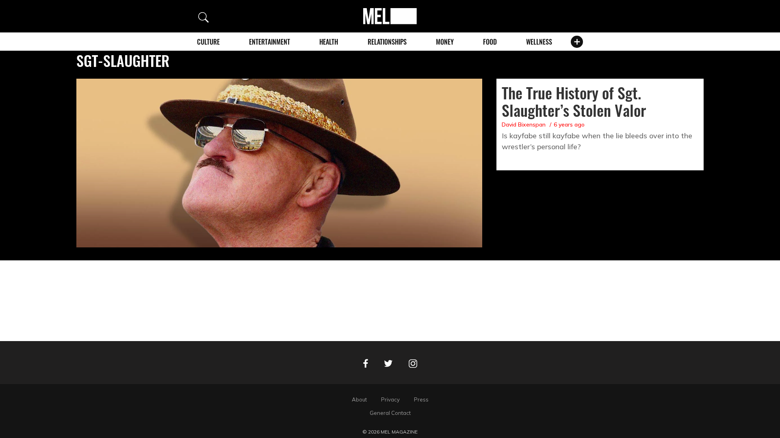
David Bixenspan (524, 124)
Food (490, 42)
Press (421, 399)
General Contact (390, 413)
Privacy (390, 399)
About (359, 399)
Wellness (539, 42)
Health (328, 42)
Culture (208, 42)
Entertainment (269, 42)
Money (445, 42)
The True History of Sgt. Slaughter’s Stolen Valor (574, 101)
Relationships (387, 42)
